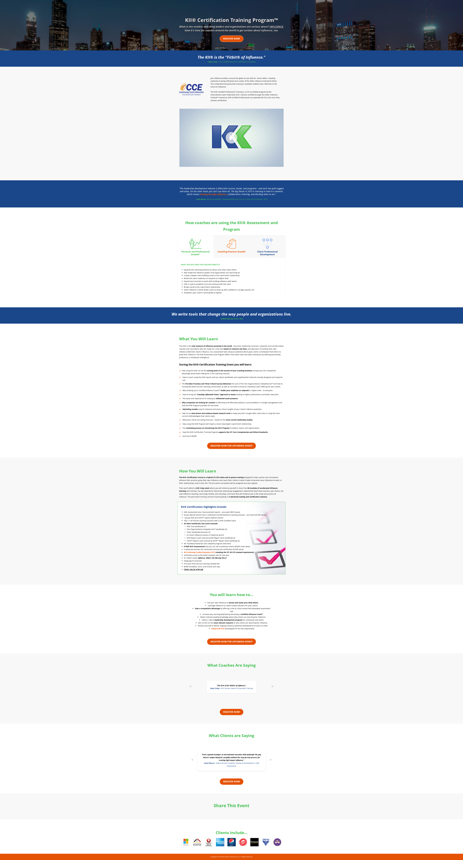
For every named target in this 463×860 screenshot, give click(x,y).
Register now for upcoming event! (231, 445)
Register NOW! (231, 38)
